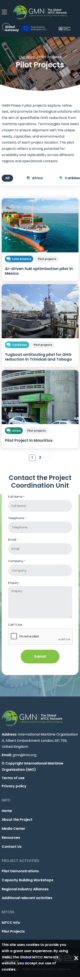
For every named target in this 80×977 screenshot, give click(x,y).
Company (16, 561)
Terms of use (13, 777)
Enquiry (13, 583)
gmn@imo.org (24, 754)
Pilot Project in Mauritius (28, 440)
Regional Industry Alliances (25, 889)
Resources (11, 837)
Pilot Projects (13, 931)
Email (13, 539)
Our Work (27, 57)
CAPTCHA (15, 625)
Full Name (16, 497)
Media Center (13, 828)
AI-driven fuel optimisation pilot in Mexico (39, 271)
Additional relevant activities (27, 897)
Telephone (17, 518)
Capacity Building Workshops (27, 880)
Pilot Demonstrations (20, 871)
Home (7, 810)
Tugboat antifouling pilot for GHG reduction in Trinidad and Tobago (38, 357)
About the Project (17, 819)
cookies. (9, 969)
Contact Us (12, 846)
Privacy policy (14, 786)
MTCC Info (11, 922)
